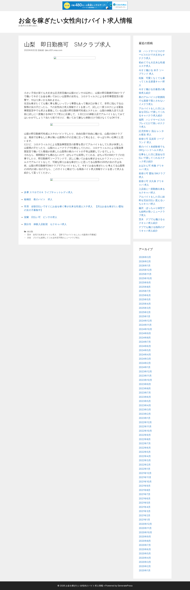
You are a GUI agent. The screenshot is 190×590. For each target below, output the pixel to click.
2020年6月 (145, 549)
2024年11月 (145, 324)
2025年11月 (145, 274)
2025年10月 (145, 278)
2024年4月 (145, 354)
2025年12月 (145, 269)
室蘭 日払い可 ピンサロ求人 (40, 217)
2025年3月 (145, 308)
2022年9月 (145, 435)
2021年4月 (144, 507)
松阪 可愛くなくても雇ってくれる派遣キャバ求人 (152, 81)
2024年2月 (145, 363)
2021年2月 (144, 515)
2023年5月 (145, 401)
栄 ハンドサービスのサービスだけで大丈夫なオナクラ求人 (152, 55)
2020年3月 (145, 562)
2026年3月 (145, 257)
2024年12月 (145, 320)
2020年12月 (145, 524)
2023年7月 (145, 392)
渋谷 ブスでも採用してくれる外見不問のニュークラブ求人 (53, 237)
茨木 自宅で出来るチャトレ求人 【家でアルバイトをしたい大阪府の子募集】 (62, 234)
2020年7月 (145, 545)
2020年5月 (145, 553)
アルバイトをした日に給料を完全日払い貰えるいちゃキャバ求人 (152, 200)
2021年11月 (145, 477)
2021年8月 (144, 490)
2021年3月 (144, 511)
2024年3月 (145, 358)
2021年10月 (145, 481)
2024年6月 (145, 346)
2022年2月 (145, 464)
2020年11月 (145, 528)
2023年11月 (145, 375)
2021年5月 (144, 502)
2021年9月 (144, 485)
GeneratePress (125, 585)
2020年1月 (144, 570)
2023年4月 (145, 405)
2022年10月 (145, 430)
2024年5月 (145, 350)
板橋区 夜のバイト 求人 (38, 199)
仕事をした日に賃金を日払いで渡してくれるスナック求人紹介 (152, 158)
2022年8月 (145, 439)
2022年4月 (145, 456)
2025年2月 (145, 312)
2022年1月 (144, 468)
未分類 (30, 231)
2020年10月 (145, 532)
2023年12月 (145, 371)
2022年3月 (145, 460)
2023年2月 (145, 413)
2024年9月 (145, 333)
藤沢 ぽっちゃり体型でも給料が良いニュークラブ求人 (152, 212)
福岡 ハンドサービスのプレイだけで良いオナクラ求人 (152, 123)
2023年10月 (145, 380)
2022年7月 (145, 443)
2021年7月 (144, 494)
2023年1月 (144, 418)
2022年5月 (145, 451)
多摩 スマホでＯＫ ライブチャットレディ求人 (48, 192)
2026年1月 (144, 265)
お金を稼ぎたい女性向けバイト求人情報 (75, 20)
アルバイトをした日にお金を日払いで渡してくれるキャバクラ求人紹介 (152, 112)
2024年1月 (144, 367)
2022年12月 (145, 422)
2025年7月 (145, 291)
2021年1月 (144, 519)
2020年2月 (145, 566)
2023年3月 (145, 409)
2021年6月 (144, 498)
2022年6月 (145, 447)
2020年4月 (145, 557)
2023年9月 (145, 384)
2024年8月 (145, 337)
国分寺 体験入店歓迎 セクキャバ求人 (45, 224)
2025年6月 (145, 295)
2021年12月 (145, 473)
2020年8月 (145, 540)
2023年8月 (145, 388)
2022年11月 (145, 426)
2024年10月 (145, 329)
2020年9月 (145, 536)
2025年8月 (145, 286)
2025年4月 (145, 303)
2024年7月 (145, 341)
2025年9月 (145, 282)
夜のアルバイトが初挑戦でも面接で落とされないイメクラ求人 (152, 101)
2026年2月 (145, 261)
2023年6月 (145, 397)
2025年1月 (144, 316)
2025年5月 (145, 299)
